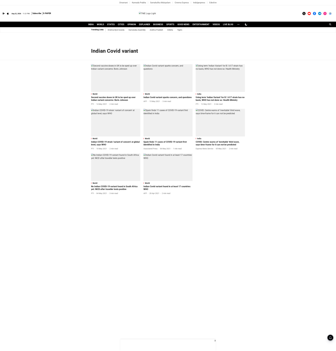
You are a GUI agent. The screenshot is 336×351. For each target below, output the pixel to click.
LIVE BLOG (228, 24)
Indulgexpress (199, 2)
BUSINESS (158, 24)
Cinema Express (182, 2)
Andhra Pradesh (156, 30)
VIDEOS (216, 24)
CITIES (121, 24)
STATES (111, 24)
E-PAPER (47, 13)
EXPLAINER (144, 24)
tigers (179, 30)
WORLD (100, 24)
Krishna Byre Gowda (116, 30)
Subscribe (36, 13)
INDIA (91, 24)
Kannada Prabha (139, 2)
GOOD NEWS (183, 24)
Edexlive (213, 2)
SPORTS (170, 24)
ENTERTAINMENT (201, 24)
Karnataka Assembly (137, 30)
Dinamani (123, 2)
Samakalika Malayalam (160, 2)
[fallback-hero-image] (115, 78)
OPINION (131, 24)
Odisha (170, 30)
